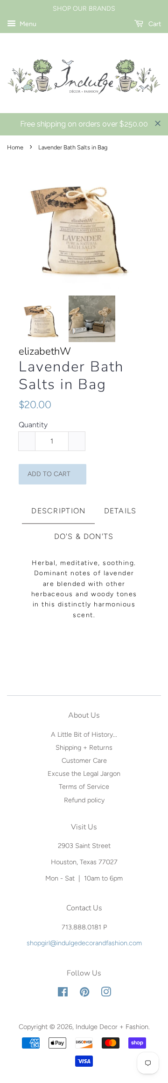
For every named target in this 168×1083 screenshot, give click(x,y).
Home (15, 147)
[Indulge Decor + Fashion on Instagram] (106, 993)
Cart (154, 24)
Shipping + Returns (84, 747)
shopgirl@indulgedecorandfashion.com (84, 943)
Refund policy (84, 800)
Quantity (33, 424)
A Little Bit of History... (84, 734)
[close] (157, 123)
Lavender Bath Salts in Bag (71, 375)
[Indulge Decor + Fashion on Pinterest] (84, 993)
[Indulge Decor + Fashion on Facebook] (62, 993)
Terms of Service (84, 786)
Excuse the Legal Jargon (84, 773)
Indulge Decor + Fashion (112, 1026)
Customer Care (84, 760)
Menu (27, 24)
